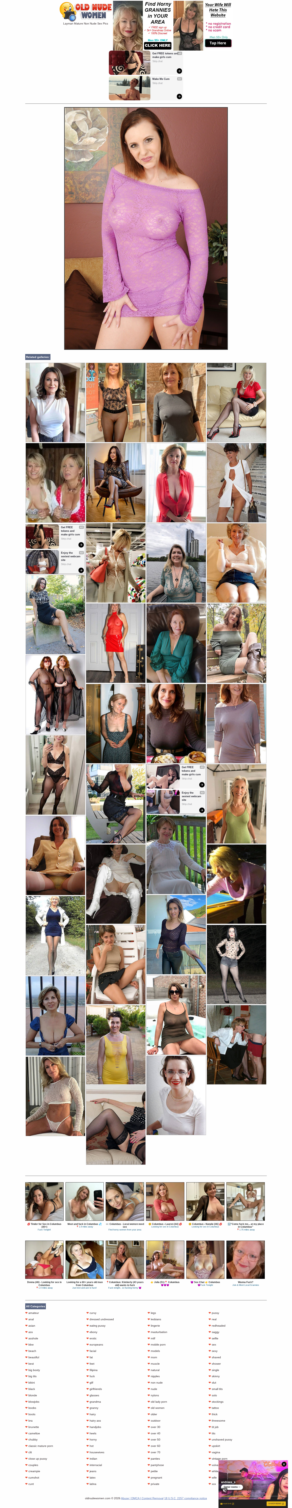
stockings (216, 1401)
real (213, 1319)
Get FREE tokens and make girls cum (165, 55)
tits (212, 1433)
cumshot (32, 1477)
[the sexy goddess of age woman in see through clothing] (176, 934)
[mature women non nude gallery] (116, 884)
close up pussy (36, 1458)
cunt (29, 1484)
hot (90, 1445)
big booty (32, 1370)
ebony (91, 1332)
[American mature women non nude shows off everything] (116, 482)
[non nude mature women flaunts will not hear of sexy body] (236, 402)
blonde (31, 1395)
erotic (91, 1338)
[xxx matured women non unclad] (116, 1045)
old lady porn (157, 1401)
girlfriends (94, 1389)
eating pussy (95, 1325)
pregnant (155, 1477)
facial (91, 1351)
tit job (214, 1427)
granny (92, 1407)
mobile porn (157, 1344)
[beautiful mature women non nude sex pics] (116, 563)
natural (154, 1370)
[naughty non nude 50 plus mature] (116, 964)
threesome (217, 1420)
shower (215, 1363)
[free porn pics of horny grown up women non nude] (116, 804)
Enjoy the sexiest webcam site (71, 556)
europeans (94, 1344)
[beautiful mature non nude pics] (176, 854)
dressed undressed (100, 1319)
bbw (29, 1344)
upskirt (214, 1445)
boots (30, 1414)
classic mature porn (39, 1445)
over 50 (154, 1439)
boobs (30, 1407)
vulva (213, 1465)
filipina (92, 1370)
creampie (32, 1471)
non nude (155, 1382)
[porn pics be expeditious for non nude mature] (55, 694)
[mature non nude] (55, 855)
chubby (31, 1439)
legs (152, 1312)
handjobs (93, 1427)
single (214, 1370)
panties (154, 1458)
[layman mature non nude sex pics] (146, 348)
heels (91, 1433)
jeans (91, 1471)
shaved (215, 1357)
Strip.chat (157, 61)
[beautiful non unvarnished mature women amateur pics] (236, 482)
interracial (94, 1465)
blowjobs (32, 1401)
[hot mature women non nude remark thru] (116, 1125)
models (154, 1351)
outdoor (154, 1420)
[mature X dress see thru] (176, 402)
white (213, 1471)
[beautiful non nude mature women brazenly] (55, 614)
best (29, 1363)
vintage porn (218, 1458)
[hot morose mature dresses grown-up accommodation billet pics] (55, 775)
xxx (212, 1484)
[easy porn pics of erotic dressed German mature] (176, 563)
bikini (30, 1382)
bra (29, 1420)
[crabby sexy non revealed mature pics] (55, 935)
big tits (31, 1376)
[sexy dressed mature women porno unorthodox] (55, 1096)
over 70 (154, 1452)
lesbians (154, 1319)
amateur (32, 1312)
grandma (93, 1401)
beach (30, 1351)
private (153, 1484)
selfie (213, 1338)
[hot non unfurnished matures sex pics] (176, 482)
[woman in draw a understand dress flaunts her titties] (236, 964)
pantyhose (156, 1465)
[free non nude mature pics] (236, 723)
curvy (91, 1312)
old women (156, 1407)
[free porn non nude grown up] (236, 563)
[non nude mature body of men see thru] (116, 723)
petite (153, 1471)
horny (91, 1439)
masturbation (157, 1332)
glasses (92, 1395)
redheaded (217, 1325)
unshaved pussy (220, 1439)
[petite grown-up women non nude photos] (236, 1045)
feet (90, 1363)
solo (213, 1395)
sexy (213, 1351)
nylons (153, 1395)
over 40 (154, 1433)
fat (89, 1357)
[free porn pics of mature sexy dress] (55, 1016)
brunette (32, 1427)
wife (213, 1477)
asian (30, 1325)
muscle (154, 1363)
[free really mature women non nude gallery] (176, 1015)
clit (28, 1452)
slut (212, 1382)
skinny (214, 1376)
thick (213, 1414)
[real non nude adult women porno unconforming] (55, 402)
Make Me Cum (161, 78)
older (152, 1414)
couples (31, 1465)
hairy (91, 1414)
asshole (31, 1338)
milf (151, 1338)
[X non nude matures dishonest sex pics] (116, 402)
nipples (154, 1376)
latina (91, 1484)
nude (152, 1389)
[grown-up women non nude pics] (116, 643)
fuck (90, 1376)
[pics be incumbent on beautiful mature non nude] (176, 643)
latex (91, 1477)
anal (29, 1319)
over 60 (154, 1445)
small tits (216, 1389)
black (30, 1389)
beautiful (32, 1357)
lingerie (154, 1325)
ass (29, 1332)
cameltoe (32, 1433)
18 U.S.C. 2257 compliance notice (185, 1498)
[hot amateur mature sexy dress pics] (236, 643)
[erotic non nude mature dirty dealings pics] (176, 723)
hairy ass (93, 1420)
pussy (214, 1312)
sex (212, 1344)
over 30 (154, 1427)
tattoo (214, 1407)
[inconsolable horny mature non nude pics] (236, 884)
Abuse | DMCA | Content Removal (142, 1498)
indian (91, 1458)
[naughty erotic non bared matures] (176, 1095)
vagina (214, 1452)
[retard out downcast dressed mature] (236, 804)
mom (152, 1357)
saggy (214, 1332)
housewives (95, 1452)
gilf (89, 1382)
